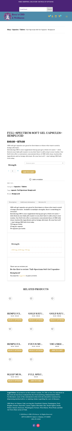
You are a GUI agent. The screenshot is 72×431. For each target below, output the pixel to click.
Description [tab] (12, 202)
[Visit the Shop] (56, 17)
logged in (22, 276)
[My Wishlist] (49, 17)
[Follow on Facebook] (34, 425)
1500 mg (14, 250)
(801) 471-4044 (36, 419)
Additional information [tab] (27, 202)
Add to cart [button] (57, 350)
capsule (13, 190)
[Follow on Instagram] (38, 425)
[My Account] (52, 17)
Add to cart (28, 172)
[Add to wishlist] (10, 298)
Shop (9, 29)
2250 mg (21, 250)
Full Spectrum (22, 190)
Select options (15, 320)
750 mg (27, 250)
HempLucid (32, 190)
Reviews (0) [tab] (42, 202)
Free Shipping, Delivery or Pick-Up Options (36, 2)
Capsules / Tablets (18, 29)
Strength (12, 165)
